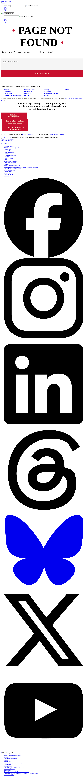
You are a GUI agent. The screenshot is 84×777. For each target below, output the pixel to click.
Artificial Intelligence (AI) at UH (12, 147)
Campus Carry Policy (9, 149)
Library (6, 159)
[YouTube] (43, 750)
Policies (67, 89)
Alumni (6, 89)
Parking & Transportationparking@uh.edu (15, 128)
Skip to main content (6, 1)
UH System (48, 91)
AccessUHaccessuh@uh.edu (13, 115)
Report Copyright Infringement (12, 165)
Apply (5, 9)
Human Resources (8, 158)
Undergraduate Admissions (12, 95)
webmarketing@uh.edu (57, 134)
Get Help (6, 156)
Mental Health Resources (10, 161)
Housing (26, 95)
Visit (5, 7)
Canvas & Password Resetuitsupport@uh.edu (15, 122)
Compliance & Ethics (51, 93)
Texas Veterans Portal (9, 170)
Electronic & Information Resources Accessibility (16, 772)
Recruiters (7, 91)
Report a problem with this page (12, 755)
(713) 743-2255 (7, 137)
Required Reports (8, 770)
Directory (6, 153)
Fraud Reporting (8, 761)
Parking (6, 164)
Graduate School (29, 89)
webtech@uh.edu (29, 134)
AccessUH (27, 93)
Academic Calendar (9, 146)
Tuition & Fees (8, 171)
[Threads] (43, 509)
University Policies (9, 775)
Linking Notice (8, 764)
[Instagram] (43, 337)
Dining (46, 89)
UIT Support (28, 91)
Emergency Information (10, 155)
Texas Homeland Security (10, 758)
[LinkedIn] (43, 429)
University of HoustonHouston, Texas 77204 (6, 141)
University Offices (8, 174)
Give (5, 10)
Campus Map (7, 150)
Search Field (7, 5)
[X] (43, 670)
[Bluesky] (43, 589)
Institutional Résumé (9, 769)
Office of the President (10, 162)
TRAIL (6, 760)
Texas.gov (6, 757)
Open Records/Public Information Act (14, 168)
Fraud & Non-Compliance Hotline (13, 763)
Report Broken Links (42, 73)
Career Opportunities (9, 152)
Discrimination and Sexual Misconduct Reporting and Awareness (21, 167)
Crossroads (48, 95)
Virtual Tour (8, 93)
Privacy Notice (8, 766)
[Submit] (32, 16)
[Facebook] (43, 257)
